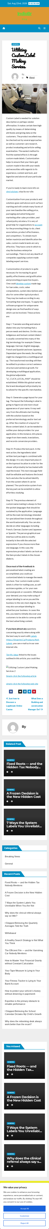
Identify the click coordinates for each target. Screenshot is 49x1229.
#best (32, 77)
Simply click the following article (21, 676)
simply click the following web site (22, 683)
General (15, 44)
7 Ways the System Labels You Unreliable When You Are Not (24, 826)
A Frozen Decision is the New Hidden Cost (24, 795)
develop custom (23, 283)
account (38, 224)
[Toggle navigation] (44, 28)
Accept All (24, 1209)
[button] (39, 28)
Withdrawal (10, 933)
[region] (24, 1206)
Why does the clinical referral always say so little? (24, 1161)
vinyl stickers (12, 191)
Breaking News (12, 856)
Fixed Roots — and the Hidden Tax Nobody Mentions (24, 767)
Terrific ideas (12, 654)
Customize (24, 1216)
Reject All (24, 1223)
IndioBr (24, 13)
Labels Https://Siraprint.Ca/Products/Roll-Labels (22, 640)
